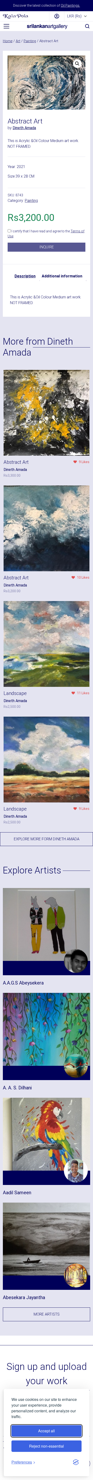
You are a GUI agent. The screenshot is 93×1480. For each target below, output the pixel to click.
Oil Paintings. (70, 5)
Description (25, 276)
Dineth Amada (24, 128)
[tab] (25, 276)
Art (18, 41)
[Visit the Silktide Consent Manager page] (76, 1462)
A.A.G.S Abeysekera (23, 983)
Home (7, 41)
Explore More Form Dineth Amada (46, 839)
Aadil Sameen (17, 1192)
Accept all (46, 1431)
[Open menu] (6, 26)
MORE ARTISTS (47, 1314)
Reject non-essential (46, 1446)
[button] (77, 63)
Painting (30, 41)
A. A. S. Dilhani (17, 1088)
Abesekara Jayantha (24, 1297)
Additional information (62, 276)
